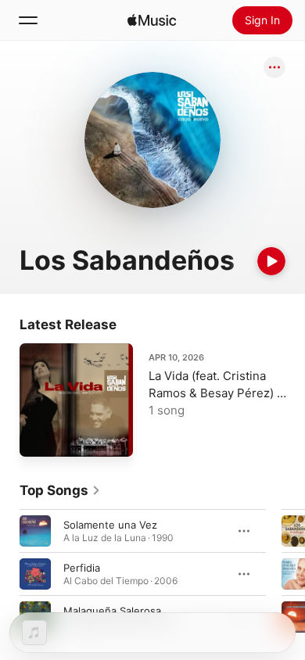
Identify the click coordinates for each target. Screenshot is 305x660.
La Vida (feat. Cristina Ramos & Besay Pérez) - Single (215, 393)
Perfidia (81, 567)
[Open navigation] (28, 20)
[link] (60, 490)
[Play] (271, 261)
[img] (151, 20)
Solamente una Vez (110, 524)
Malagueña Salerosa (112, 610)
